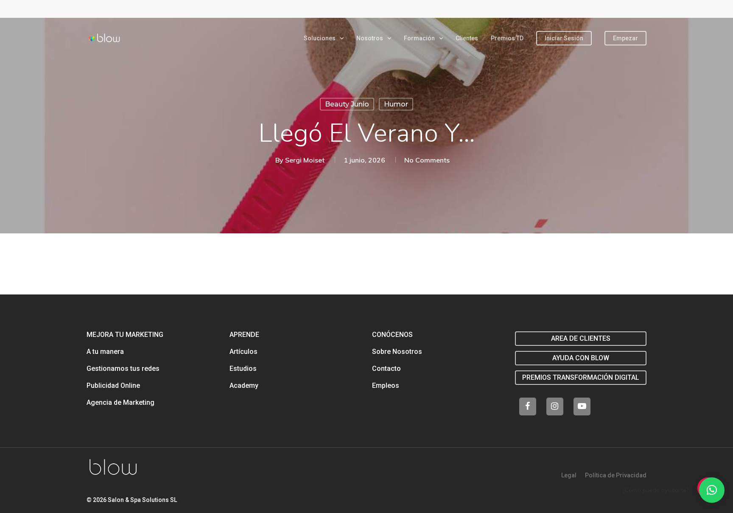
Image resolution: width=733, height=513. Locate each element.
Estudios (243, 368)
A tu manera (105, 352)
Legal (568, 475)
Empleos (385, 385)
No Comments (427, 160)
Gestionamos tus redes (123, 368)
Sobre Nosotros (397, 352)
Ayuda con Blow (580, 358)
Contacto (386, 368)
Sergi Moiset (305, 160)
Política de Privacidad (615, 475)
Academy (243, 385)
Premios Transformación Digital (580, 377)
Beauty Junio (347, 104)
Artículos (243, 352)
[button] (712, 490)
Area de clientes (580, 338)
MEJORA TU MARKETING (125, 335)
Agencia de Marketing (120, 402)
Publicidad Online (113, 385)
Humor (396, 104)
